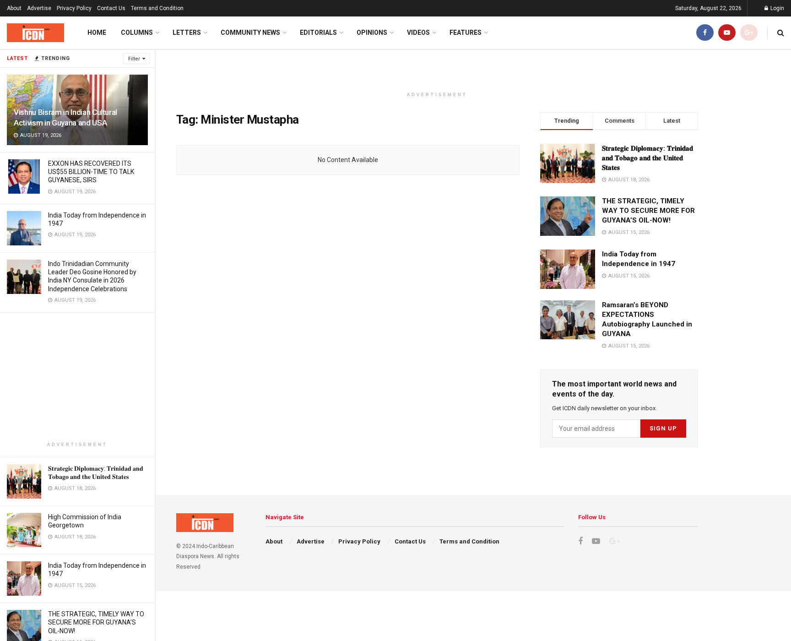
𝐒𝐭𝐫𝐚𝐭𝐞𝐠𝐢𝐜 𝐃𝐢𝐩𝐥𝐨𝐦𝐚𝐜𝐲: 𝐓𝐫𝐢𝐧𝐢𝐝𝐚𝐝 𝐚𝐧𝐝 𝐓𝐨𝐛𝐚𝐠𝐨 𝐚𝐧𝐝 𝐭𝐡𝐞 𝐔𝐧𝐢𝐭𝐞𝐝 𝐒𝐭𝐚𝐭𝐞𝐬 (647, 158)
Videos (418, 32)
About (14, 8)
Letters (187, 32)
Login (776, 8)
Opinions (372, 32)
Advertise (39, 8)
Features (466, 32)
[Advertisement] (77, 377)
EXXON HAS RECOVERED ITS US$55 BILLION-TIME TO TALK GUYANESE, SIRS (91, 172)
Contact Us (111, 8)
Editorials (318, 32)
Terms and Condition (157, 8)
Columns (137, 32)
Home (96, 32)
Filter (134, 59)
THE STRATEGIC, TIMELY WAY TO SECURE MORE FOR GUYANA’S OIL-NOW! (96, 622)
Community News (250, 32)
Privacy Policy (74, 8)
